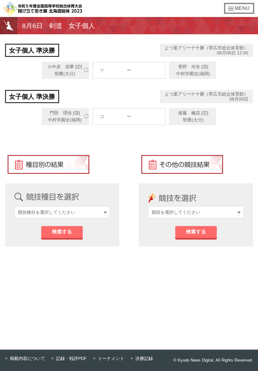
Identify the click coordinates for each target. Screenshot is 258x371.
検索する (62, 231)
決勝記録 (144, 358)
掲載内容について (27, 358)
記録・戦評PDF (71, 358)
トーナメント (111, 358)
